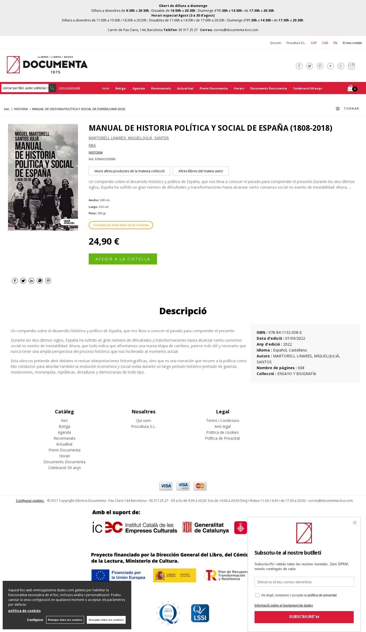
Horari (239, 88)
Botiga (120, 88)
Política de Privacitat (222, 438)
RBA (92, 146)
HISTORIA (96, 152)
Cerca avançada (69, 87)
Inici (105, 88)
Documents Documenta (268, 88)
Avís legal (223, 426)
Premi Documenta (214, 88)
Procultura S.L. (296, 42)
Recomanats (161, 88)
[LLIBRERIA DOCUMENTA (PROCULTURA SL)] (47, 70)
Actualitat (185, 88)
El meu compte (352, 42)
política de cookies (24, 610)
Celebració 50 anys (307, 88)
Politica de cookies (222, 432)
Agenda (139, 88)
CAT (314, 42)
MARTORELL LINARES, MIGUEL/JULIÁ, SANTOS (129, 138)
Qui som (275, 42)
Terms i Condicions (222, 420)
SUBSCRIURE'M (304, 617)
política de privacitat (322, 595)
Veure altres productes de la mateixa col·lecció (129, 171)
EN (335, 42)
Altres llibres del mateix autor (200, 171)
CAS (325, 42)
